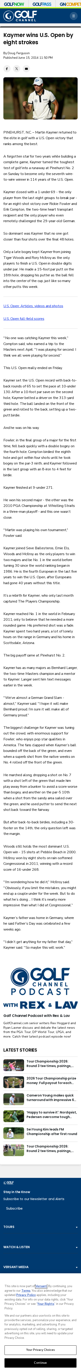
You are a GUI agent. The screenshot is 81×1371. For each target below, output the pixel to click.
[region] (40, 1322)
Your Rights (45, 1304)
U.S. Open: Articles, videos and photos (33, 306)
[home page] (20, 16)
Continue (40, 1363)
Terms (25, 1291)
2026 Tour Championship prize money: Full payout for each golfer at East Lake (51, 1080)
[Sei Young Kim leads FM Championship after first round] (13, 1133)
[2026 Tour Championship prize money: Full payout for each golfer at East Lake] (13, 1082)
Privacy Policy (26, 1295)
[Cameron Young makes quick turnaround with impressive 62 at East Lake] (13, 1099)
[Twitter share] (16, 68)
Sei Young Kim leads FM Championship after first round (52, 1131)
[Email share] (26, 68)
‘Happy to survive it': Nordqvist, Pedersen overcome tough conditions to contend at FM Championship (52, 1114)
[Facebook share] (7, 68)
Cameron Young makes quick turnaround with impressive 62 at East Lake (51, 1097)
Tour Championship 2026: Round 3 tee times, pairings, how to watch (49, 1063)
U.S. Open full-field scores (23, 318)
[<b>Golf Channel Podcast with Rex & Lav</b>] (40, 988)
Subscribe (14, 1208)
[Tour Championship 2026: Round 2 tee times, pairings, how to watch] (13, 1150)
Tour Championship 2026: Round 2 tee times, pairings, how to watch (49, 1148)
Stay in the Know (16, 1192)
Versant (41, 1286)
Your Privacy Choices (40, 1350)
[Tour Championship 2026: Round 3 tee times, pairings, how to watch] (13, 1065)
